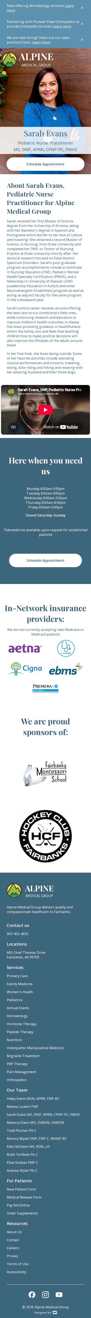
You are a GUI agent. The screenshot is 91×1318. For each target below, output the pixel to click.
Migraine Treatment (23, 1056)
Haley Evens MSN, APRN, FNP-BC (33, 1098)
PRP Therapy (17, 1064)
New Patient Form (21, 1189)
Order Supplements (22, 1213)
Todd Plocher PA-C (21, 1130)
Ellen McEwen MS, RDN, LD (28, 1146)
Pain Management (21, 1072)
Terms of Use (18, 1264)
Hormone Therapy (21, 1024)
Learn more (62, 26)
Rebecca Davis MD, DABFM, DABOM (35, 1122)
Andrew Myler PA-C (22, 1170)
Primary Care (17, 976)
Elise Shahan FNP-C (22, 1162)
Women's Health (20, 992)
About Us (14, 1232)
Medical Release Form (24, 1197)
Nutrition (14, 1040)
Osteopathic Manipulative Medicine (35, 1048)
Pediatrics (15, 1000)
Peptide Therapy (20, 1032)
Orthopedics (16, 1080)
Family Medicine (20, 984)
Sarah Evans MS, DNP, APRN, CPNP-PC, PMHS (43, 1114)
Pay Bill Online (18, 1205)
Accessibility (16, 1272)
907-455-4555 (17, 934)
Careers (13, 1248)
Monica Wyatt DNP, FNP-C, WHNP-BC (37, 1138)
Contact (13, 1240)
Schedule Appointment (45, 164)
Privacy (12, 1256)
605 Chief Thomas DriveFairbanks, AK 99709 (26, 955)
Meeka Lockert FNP (22, 1106)
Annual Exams (18, 1008)
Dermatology (17, 1016)
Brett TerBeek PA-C (22, 1154)
